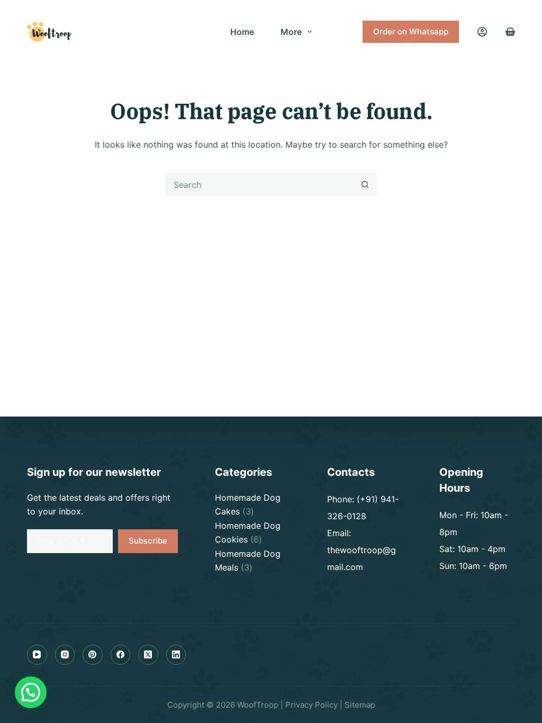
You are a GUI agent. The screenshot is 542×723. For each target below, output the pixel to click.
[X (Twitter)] (148, 655)
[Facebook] (121, 655)
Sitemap (360, 705)
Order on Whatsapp (410, 31)
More (291, 31)
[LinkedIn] (176, 655)
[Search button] (365, 184)
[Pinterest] (93, 655)
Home (242, 31)
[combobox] (260, 184)
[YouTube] (37, 655)
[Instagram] (65, 655)
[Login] (482, 32)
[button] (31, 692)
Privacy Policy (311, 705)
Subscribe (148, 541)
